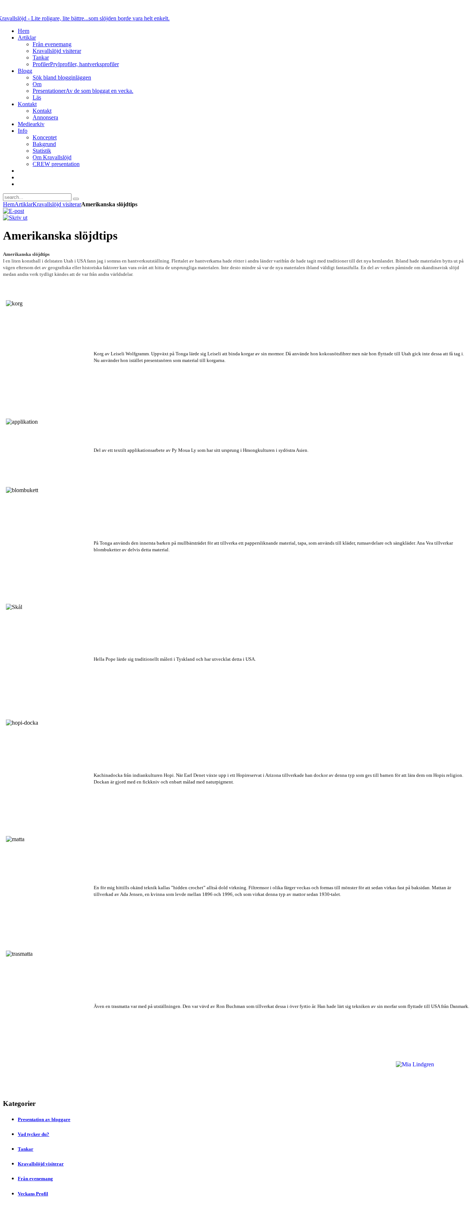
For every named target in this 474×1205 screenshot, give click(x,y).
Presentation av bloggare (44, 1119)
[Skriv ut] (15, 217)
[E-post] (13, 211)
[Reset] (76, 199)
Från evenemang (35, 1178)
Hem (8, 204)
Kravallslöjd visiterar (57, 204)
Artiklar (23, 204)
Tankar (25, 1149)
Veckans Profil (33, 1193)
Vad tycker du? (33, 1134)
